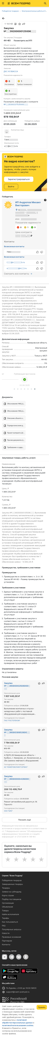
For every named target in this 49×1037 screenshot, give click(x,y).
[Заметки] (15, 23)
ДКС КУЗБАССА (11, 71)
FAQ (3, 925)
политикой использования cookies (17, 1025)
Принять (41, 1007)
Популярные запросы (11, 929)
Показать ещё (24, 820)
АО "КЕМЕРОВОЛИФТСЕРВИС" (16, 767)
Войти (11, 186)
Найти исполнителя (10, 914)
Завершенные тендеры (12, 884)
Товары (5, 910)
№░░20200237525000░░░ (16, 104)
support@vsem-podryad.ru (17, 992)
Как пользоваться (10, 922)
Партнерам (7, 941)
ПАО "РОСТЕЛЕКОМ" (12, 720)
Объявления (7, 907)
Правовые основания (11, 937)
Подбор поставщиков (11, 899)
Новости (5, 933)
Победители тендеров (12, 880)
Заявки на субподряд (11, 892)
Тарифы (5, 918)
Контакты (6, 944)
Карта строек (8, 895)
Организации (8, 903)
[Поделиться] (23, 23)
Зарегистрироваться (19, 179)
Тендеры (6, 888)
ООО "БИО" (8, 811)
